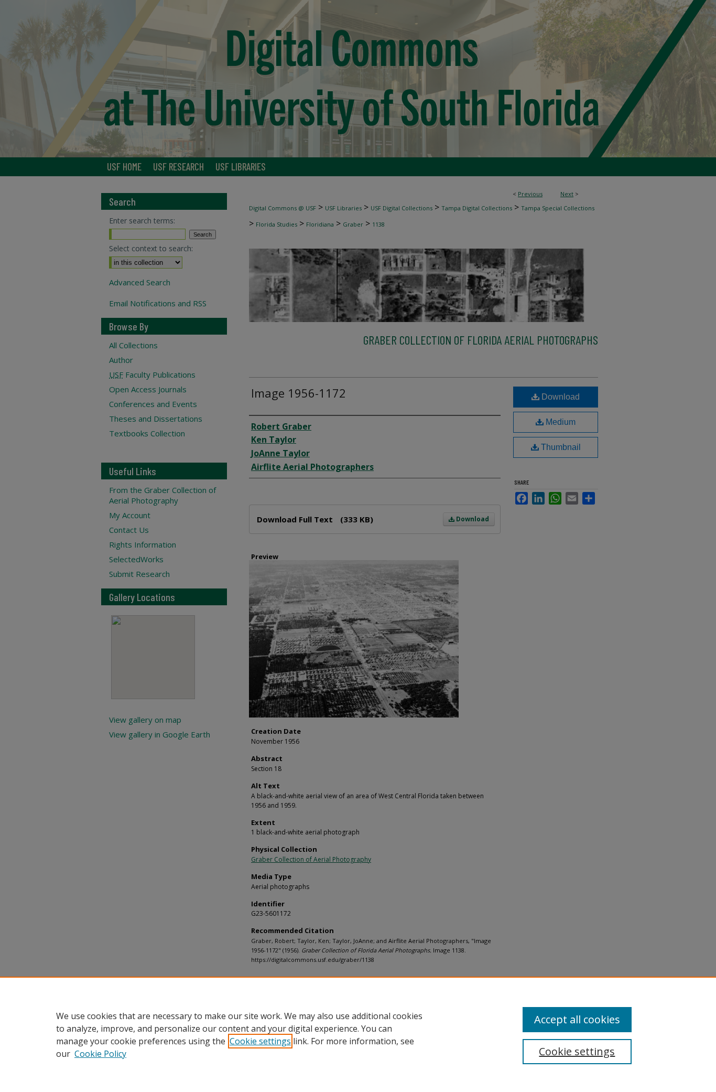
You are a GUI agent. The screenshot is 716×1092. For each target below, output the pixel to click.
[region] (358, 1034)
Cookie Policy (100, 1053)
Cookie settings (260, 1041)
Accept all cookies (577, 1019)
